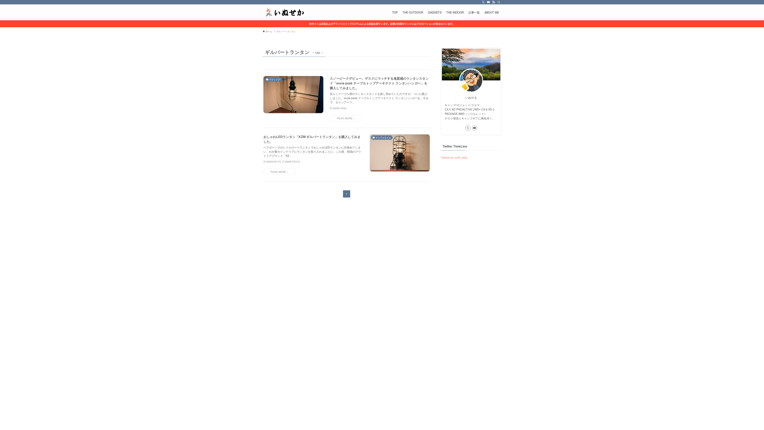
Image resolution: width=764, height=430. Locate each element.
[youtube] (488, 2)
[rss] (493, 2)
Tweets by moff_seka (454, 157)
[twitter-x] (483, 2)
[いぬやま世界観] (284, 12)
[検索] (498, 2)
